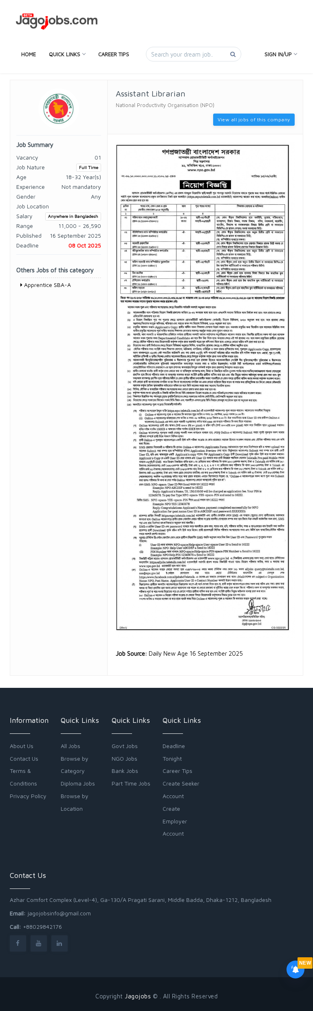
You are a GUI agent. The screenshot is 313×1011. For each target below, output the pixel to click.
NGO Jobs (124, 758)
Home (28, 54)
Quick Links (64, 54)
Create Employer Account (175, 821)
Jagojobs (138, 996)
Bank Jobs (125, 770)
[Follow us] (18, 943)
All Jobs (70, 745)
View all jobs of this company (254, 119)
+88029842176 (42, 926)
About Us (21, 745)
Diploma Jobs (78, 783)
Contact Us (24, 758)
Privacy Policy (28, 795)
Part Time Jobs (131, 783)
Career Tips (113, 54)
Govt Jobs (125, 745)
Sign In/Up (278, 54)
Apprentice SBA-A (46, 284)
